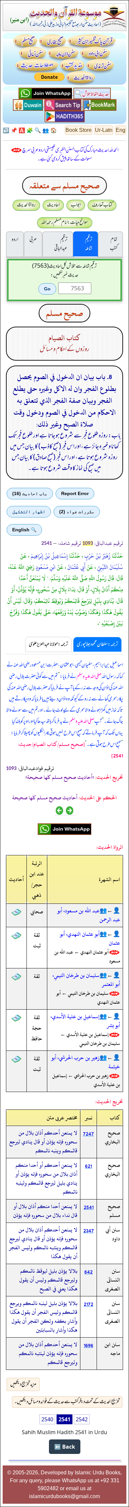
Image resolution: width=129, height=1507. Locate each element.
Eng (120, 130)
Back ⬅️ (64, 1446)
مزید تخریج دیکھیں (23, 1384)
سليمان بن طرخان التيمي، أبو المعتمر (86, 980)
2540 (47, 1419)
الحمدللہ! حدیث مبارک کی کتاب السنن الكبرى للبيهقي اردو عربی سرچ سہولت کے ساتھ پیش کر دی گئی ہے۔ (70, 154)
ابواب (76, 205)
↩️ (6, 130)
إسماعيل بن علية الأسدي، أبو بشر (85, 1021)
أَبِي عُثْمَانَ (75, 567)
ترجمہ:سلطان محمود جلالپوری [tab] (97, 644)
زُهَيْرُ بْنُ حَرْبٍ (96, 556)
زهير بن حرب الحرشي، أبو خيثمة (85, 1062)
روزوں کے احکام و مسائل (64, 349)
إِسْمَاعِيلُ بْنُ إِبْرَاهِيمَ (48, 556)
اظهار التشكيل (28, 511)
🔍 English (24, 529)
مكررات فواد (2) (76, 511)
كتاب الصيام (64, 338)
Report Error (75, 493)
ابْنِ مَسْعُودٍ (45, 567)
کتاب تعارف (102, 205)
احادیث (53, 205)
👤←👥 (110, 910)
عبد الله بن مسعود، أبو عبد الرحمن (88, 915)
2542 (82, 1419)
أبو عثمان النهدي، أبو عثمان (90, 938)
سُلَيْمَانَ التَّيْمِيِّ (109, 567)
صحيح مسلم (64, 313)
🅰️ (22, 130)
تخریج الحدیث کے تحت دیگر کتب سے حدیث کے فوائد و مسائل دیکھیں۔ (67, 1402)
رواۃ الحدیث (26, 205)
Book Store (78, 130)
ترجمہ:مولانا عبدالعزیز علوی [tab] (48, 644)
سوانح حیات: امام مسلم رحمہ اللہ (64, 222)
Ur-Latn (103, 130)
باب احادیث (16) (29, 493)
